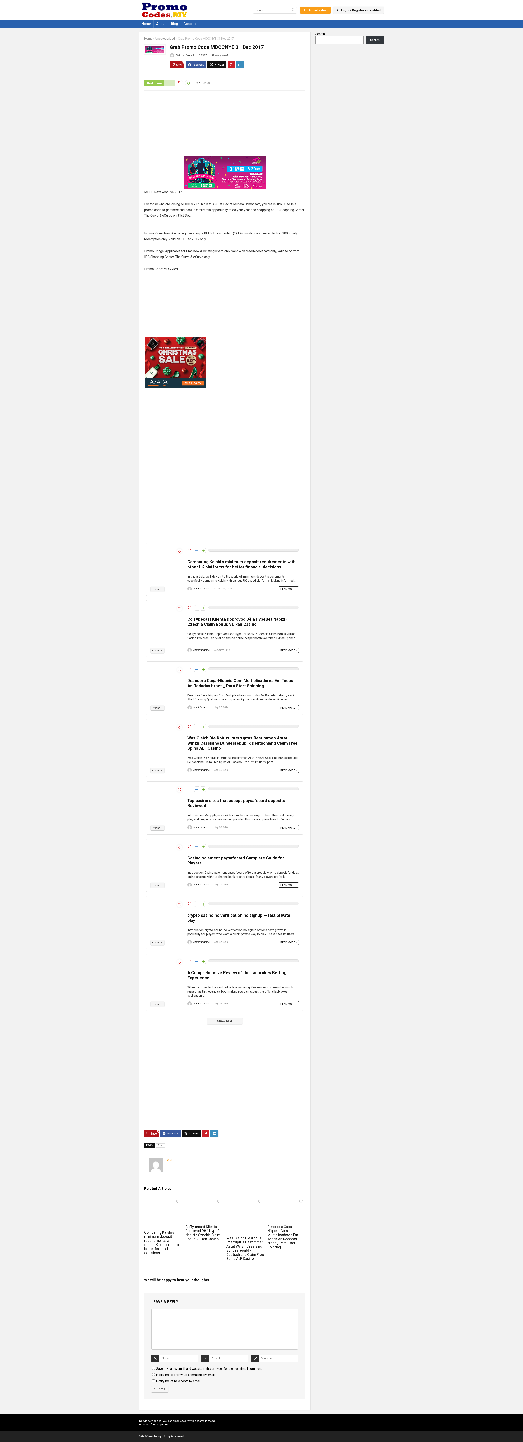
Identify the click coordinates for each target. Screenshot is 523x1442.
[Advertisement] (224, 125)
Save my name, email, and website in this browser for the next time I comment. (209, 1369)
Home (146, 24)
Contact (189, 24)
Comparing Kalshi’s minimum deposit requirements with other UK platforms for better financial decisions (241, 564)
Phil (177, 55)
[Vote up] (203, 550)
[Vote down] (196, 550)
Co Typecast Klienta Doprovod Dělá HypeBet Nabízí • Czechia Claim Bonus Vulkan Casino (237, 622)
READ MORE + (288, 588)
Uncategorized (165, 38)
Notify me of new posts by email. (178, 1381)
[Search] (293, 10)
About (160, 24)
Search (320, 34)
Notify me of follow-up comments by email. (185, 1375)
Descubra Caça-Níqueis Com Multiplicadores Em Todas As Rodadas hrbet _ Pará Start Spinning (240, 683)
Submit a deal (317, 10)
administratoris (201, 588)
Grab (160, 1145)
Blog (174, 24)
